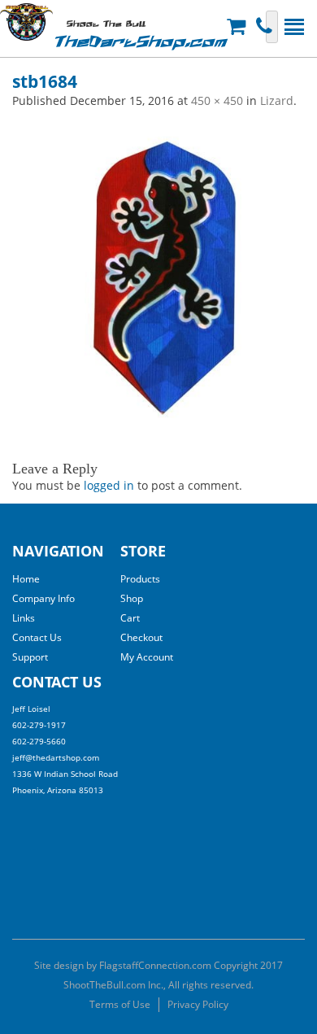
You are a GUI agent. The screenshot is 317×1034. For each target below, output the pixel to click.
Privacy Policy (197, 1004)
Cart (130, 618)
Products (140, 579)
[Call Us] (266, 26)
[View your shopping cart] (238, 26)
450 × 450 (217, 100)
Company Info (43, 598)
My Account (146, 657)
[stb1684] (158, 272)
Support (30, 657)
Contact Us (37, 637)
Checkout (141, 637)
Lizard (276, 100)
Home (26, 579)
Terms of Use (119, 1004)
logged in (109, 485)
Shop (131, 598)
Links (23, 618)
